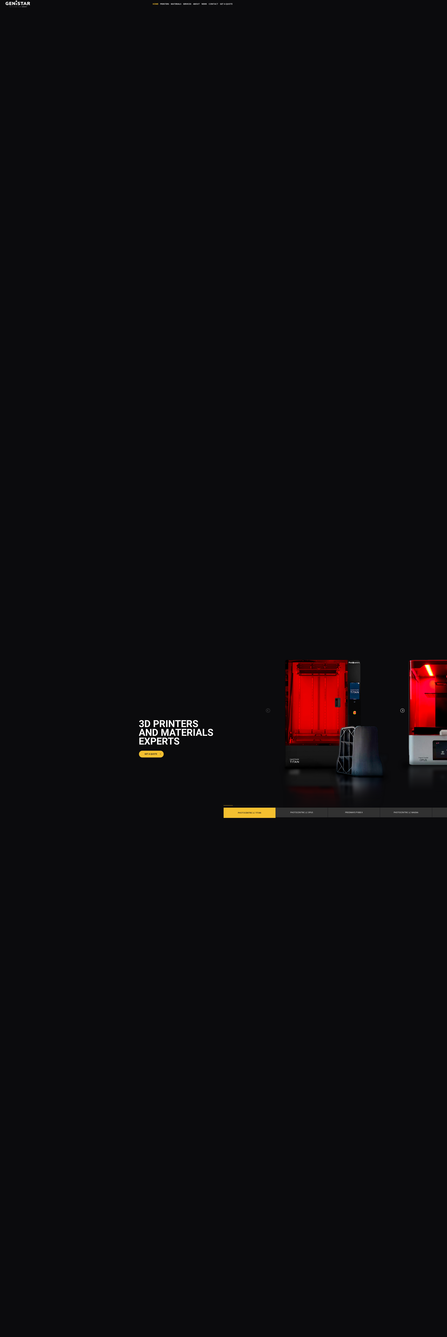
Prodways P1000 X (354, 812)
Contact (213, 4)
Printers (164, 4)
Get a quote (226, 4)
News (204, 4)
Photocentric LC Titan (249, 812)
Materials (176, 4)
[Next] (402, 711)
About (196, 4)
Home (155, 4)
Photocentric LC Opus (301, 812)
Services (187, 4)
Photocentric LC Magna (406, 812)
